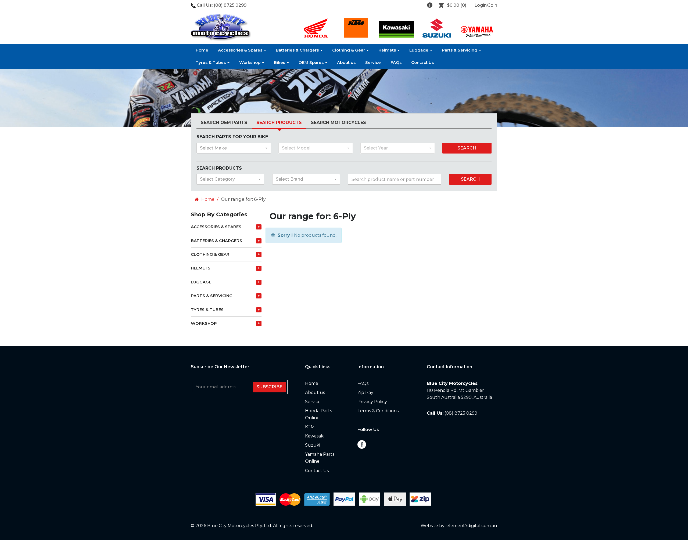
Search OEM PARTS (224, 122)
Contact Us (422, 62)
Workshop (250, 62)
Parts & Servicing (460, 50)
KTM (310, 426)
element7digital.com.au (471, 525)
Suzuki (312, 445)
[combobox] (233, 148)
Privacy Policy (372, 401)
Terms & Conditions (378, 410)
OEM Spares (312, 62)
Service (373, 62)
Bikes (280, 62)
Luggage (419, 50)
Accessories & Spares (240, 50)
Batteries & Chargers (298, 50)
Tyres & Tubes (211, 62)
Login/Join (485, 5)
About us (346, 62)
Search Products (279, 122)
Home (202, 50)
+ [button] (258, 226)
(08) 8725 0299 (230, 5)
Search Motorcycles (338, 122)
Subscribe (269, 386)
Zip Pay (365, 392)
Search (466, 148)
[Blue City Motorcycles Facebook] (429, 5)
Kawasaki (314, 436)
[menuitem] (454, 5)
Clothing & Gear (349, 50)
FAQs (396, 62)
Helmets (387, 50)
